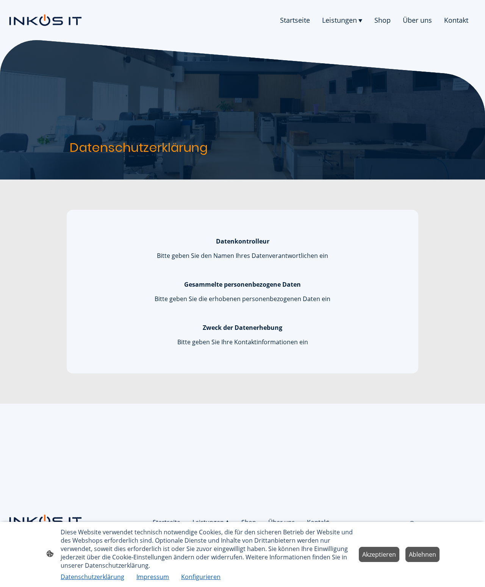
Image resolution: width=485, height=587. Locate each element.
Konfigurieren (201, 577)
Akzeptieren (379, 554)
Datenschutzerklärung (92, 577)
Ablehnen (422, 554)
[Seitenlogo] (45, 20)
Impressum (152, 577)
